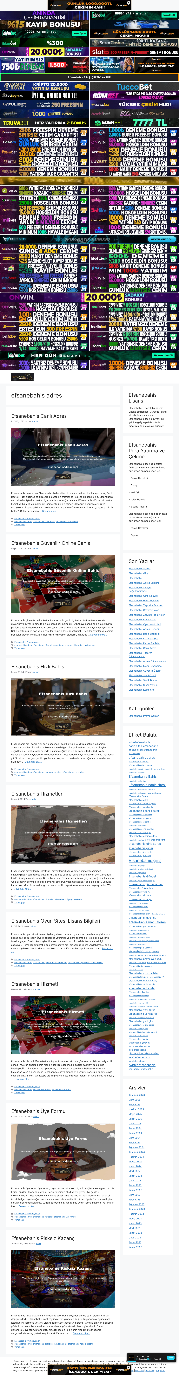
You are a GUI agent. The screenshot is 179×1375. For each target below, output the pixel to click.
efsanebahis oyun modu (137, 944)
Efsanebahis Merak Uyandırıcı (145, 666)
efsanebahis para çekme (144, 951)
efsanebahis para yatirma (140, 948)
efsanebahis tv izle (142, 988)
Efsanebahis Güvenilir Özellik (145, 670)
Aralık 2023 (135, 1185)
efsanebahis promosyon (155, 955)
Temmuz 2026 (137, 1095)
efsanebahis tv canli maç (143, 980)
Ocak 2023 (135, 1237)
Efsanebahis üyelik (138, 1039)
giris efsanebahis (137, 1050)
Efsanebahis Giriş (138, 573)
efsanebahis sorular (136, 970)
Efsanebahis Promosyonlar (27, 518)
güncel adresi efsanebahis (144, 1053)
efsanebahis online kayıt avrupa (80, 645)
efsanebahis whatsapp (139, 996)
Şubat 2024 (135, 1175)
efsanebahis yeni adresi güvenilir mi (141, 1018)
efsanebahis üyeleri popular (138, 1036)
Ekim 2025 (134, 1099)
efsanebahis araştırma (136, 772)
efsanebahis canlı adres (44, 521)
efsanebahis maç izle (142, 917)
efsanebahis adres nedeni (140, 765)
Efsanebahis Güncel (142, 876)
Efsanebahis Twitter (139, 992)
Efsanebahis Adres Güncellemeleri (148, 661)
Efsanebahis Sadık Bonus (143, 680)
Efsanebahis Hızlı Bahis (37, 666)
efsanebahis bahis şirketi (138, 793)
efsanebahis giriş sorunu (137, 873)
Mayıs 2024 (135, 1161)
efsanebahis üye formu (65, 1217)
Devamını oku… (50, 511)
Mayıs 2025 (135, 1114)
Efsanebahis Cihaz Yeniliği (143, 685)
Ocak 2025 (135, 1123)
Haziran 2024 (136, 1156)
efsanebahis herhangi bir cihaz (47, 772)
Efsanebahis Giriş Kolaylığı (143, 595)
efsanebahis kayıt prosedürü (139, 903)
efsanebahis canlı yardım (137, 826)
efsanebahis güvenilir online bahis (48, 645)
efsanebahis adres (23, 521)
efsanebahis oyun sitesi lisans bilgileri (85, 962)
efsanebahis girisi (141, 848)
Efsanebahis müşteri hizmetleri (142, 926)
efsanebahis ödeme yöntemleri (143, 1032)
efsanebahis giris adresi (145, 843)
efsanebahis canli (139, 799)
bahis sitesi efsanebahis (143, 746)
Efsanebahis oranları (138, 933)
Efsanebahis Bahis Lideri (142, 619)
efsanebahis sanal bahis (137, 963)
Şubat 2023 (135, 1232)
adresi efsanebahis (139, 742)
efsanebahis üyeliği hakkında (68, 899)
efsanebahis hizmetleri (43, 899)
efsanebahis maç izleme (147, 922)
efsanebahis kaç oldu (138, 907)
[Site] (44, 132)
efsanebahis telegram (138, 977)
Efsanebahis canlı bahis (141, 807)
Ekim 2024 (135, 1137)
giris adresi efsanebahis (139, 1046)
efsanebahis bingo (154, 793)
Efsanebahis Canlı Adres (39, 416)
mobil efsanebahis (137, 1061)
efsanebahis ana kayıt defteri (155, 769)
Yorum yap (19, 524)
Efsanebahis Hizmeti (34, 984)
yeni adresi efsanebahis (141, 1069)
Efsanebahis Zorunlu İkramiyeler (147, 614)
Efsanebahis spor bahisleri (143, 973)
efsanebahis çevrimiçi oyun (138, 1029)
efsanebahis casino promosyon (140, 833)
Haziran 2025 (136, 1109)
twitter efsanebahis (142, 1065)
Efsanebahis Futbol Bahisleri (144, 643)
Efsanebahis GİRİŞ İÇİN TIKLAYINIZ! (89, 77)
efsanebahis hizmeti (61, 1089)
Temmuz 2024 (137, 1152)
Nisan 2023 (135, 1223)
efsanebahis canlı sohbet (140, 822)
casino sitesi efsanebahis (143, 749)
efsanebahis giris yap (140, 855)
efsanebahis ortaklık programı (139, 937)
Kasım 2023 (135, 1190)
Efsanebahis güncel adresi (146, 884)
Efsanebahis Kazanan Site (143, 638)
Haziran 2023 (136, 1213)
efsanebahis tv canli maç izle (142, 984)
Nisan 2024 (135, 1166)
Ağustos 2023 (136, 1204)
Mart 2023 (135, 1228)
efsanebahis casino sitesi (143, 836)
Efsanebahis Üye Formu (38, 1111)
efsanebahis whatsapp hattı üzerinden (142, 999)
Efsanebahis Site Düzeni (142, 675)
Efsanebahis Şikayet (139, 1042)
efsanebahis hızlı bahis (73, 772)
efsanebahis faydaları (43, 1217)
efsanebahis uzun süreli (67, 521)
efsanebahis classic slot (137, 840)
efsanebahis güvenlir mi (139, 892)
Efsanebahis (136, 578)
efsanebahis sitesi (156, 962)
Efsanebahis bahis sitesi (147, 785)
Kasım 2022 (135, 1247)
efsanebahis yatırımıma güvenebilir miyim (143, 1007)
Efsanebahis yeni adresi (143, 1013)
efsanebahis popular (136, 955)
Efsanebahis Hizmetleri (37, 794)
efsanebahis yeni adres (142, 1009)
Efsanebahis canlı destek (144, 810)
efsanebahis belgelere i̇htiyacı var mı (50, 1344)
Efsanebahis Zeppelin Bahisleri (146, 605)
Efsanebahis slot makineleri (141, 966)
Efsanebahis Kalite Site (142, 689)
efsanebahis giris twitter (141, 852)
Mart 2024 (135, 1171)
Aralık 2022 (135, 1242)
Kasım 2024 (135, 1133)
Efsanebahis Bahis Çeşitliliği (144, 633)
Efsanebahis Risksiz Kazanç (43, 1238)
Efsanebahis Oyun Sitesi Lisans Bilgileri (55, 921)
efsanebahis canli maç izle (142, 803)
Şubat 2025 (135, 1118)
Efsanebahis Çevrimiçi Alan (144, 610)
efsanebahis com (156, 839)
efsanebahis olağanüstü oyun (139, 930)
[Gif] (89, 181)
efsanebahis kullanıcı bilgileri (139, 910)
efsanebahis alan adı (136, 769)
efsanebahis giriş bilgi (137, 866)
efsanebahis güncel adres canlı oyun (50, 962)
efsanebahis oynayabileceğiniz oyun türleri (144, 941)
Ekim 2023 (135, 1194)
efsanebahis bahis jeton (137, 781)
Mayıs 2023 (135, 1218)
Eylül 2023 (134, 1199)
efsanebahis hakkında (140, 895)
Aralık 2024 (135, 1128)
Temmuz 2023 (137, 1209)
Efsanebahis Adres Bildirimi (144, 582)
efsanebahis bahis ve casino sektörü (142, 789)
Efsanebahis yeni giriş (141, 1021)
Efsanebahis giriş (145, 860)
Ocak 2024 (135, 1180)
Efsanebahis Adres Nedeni (144, 629)
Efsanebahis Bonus (138, 796)
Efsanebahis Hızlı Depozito (144, 600)
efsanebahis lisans (158, 914)
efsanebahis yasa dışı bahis (139, 1003)
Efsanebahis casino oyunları (141, 829)
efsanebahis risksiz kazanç (80, 1344)
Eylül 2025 (134, 1104)
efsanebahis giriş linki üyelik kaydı (141, 869)
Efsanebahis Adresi (42, 1089)
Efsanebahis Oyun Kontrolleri (145, 624)
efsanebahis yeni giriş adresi (141, 1025)
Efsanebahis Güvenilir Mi (141, 888)
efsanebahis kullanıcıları (139, 914)
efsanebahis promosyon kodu (145, 958)
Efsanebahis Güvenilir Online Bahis (50, 543)
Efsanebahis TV (157, 977)
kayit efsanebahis (139, 1057)
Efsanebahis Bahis (143, 776)
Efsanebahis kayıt (140, 899)
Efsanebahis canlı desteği (140, 815)
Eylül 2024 (134, 1142)
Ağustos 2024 (136, 1147)
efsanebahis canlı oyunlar (140, 818)
